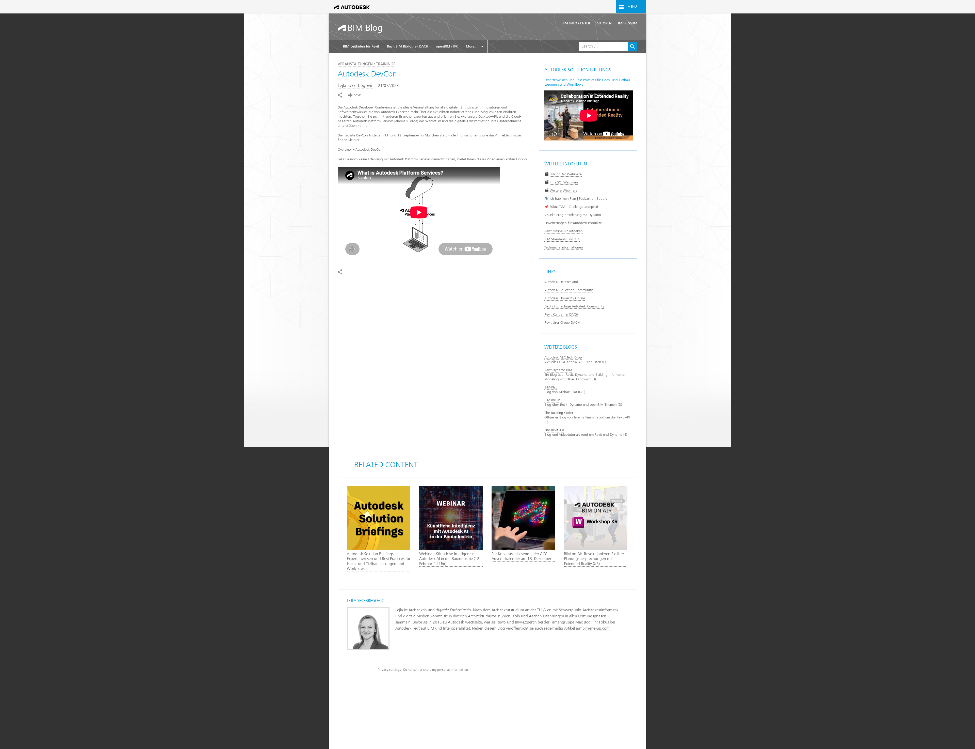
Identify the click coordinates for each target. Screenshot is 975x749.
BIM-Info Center (576, 23)
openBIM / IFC (447, 46)
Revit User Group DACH (562, 322)
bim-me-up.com (596, 628)
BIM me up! (553, 400)
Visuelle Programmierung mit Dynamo (572, 215)
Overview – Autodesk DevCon (360, 149)
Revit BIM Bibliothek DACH (407, 46)
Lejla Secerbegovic (355, 85)
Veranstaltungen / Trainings (366, 64)
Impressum (627, 23)
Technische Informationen (563, 247)
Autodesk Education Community (568, 290)
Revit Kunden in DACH (561, 314)
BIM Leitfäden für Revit (361, 46)
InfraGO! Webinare (564, 182)
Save (357, 95)
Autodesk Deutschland (561, 282)
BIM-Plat (550, 387)
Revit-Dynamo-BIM (558, 370)
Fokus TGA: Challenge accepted (574, 207)
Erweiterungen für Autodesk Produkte (573, 223)
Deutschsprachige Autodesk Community (574, 306)
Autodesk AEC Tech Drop (563, 357)
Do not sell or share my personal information (435, 669)
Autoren (604, 23)
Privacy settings (389, 669)
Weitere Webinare (563, 190)
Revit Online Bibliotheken (563, 231)
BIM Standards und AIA (562, 239)
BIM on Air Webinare (566, 174)
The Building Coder (558, 413)
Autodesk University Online (564, 298)
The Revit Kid (554, 430)
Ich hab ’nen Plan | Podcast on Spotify (578, 198)
